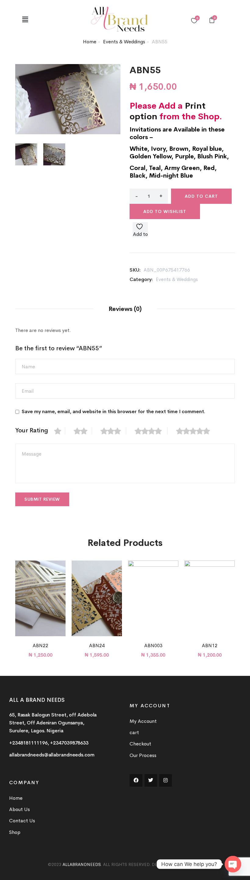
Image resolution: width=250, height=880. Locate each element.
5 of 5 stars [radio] (196, 431)
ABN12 (209, 645)
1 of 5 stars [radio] (59, 431)
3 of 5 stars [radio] (113, 431)
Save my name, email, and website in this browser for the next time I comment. (113, 411)
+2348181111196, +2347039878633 (48, 743)
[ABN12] (209, 598)
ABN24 (97, 645)
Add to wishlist (164, 211)
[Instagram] (165, 780)
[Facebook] (136, 780)
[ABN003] (153, 598)
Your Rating (31, 430)
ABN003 (153, 645)
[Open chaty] (233, 864)
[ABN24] (97, 598)
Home (89, 41)
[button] (25, 19)
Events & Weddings (124, 41)
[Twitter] (151, 780)
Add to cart (201, 196)
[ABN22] (40, 598)
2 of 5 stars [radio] (83, 431)
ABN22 (40, 645)
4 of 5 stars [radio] (151, 431)
